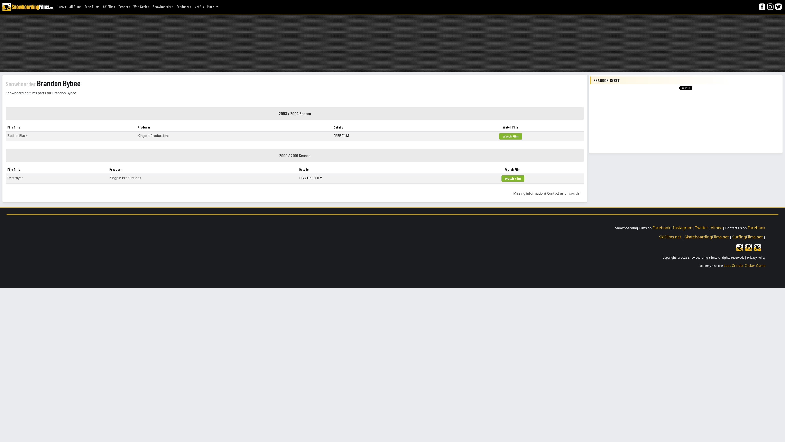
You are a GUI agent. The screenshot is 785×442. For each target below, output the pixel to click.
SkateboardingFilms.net (707, 237)
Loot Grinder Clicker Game (744, 265)
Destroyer (15, 178)
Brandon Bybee (43, 83)
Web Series (141, 7)
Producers (184, 7)
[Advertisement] (392, 43)
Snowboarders (163, 7)
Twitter (701, 227)
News (62, 7)
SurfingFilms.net (747, 237)
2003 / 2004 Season (295, 113)
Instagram (682, 227)
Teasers (124, 7)
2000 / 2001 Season (294, 155)
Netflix (199, 7)
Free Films (92, 7)
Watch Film (511, 136)
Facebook (661, 227)
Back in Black (17, 135)
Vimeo (717, 227)
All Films (75, 7)
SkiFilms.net (670, 237)
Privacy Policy (756, 257)
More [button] (211, 7)
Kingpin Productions (153, 135)
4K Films (109, 7)
